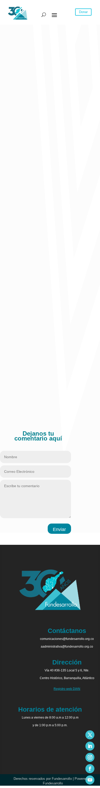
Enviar (59, 529)
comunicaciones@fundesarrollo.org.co (67, 639)
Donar (83, 12)
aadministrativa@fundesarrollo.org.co (67, 646)
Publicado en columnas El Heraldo (28, 403)
